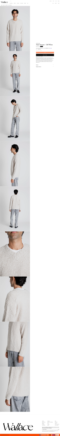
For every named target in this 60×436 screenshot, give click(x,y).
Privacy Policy (56, 425)
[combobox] (28, 1)
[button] (45, 65)
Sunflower (38, 43)
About (48, 425)
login (56, 1)
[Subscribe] (58, 429)
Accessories (43, 425)
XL (41, 50)
